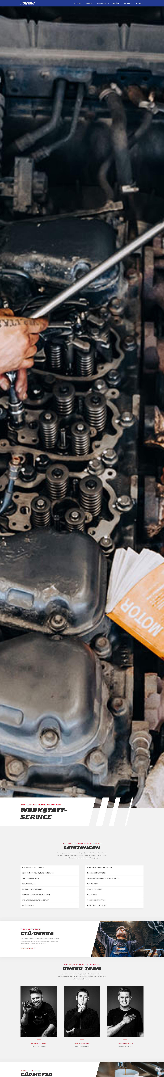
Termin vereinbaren (26, 948)
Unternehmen (102, 3)
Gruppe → (139, 3)
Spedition (77, 3)
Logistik (89, 3)
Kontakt (127, 3)
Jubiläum (116, 3)
